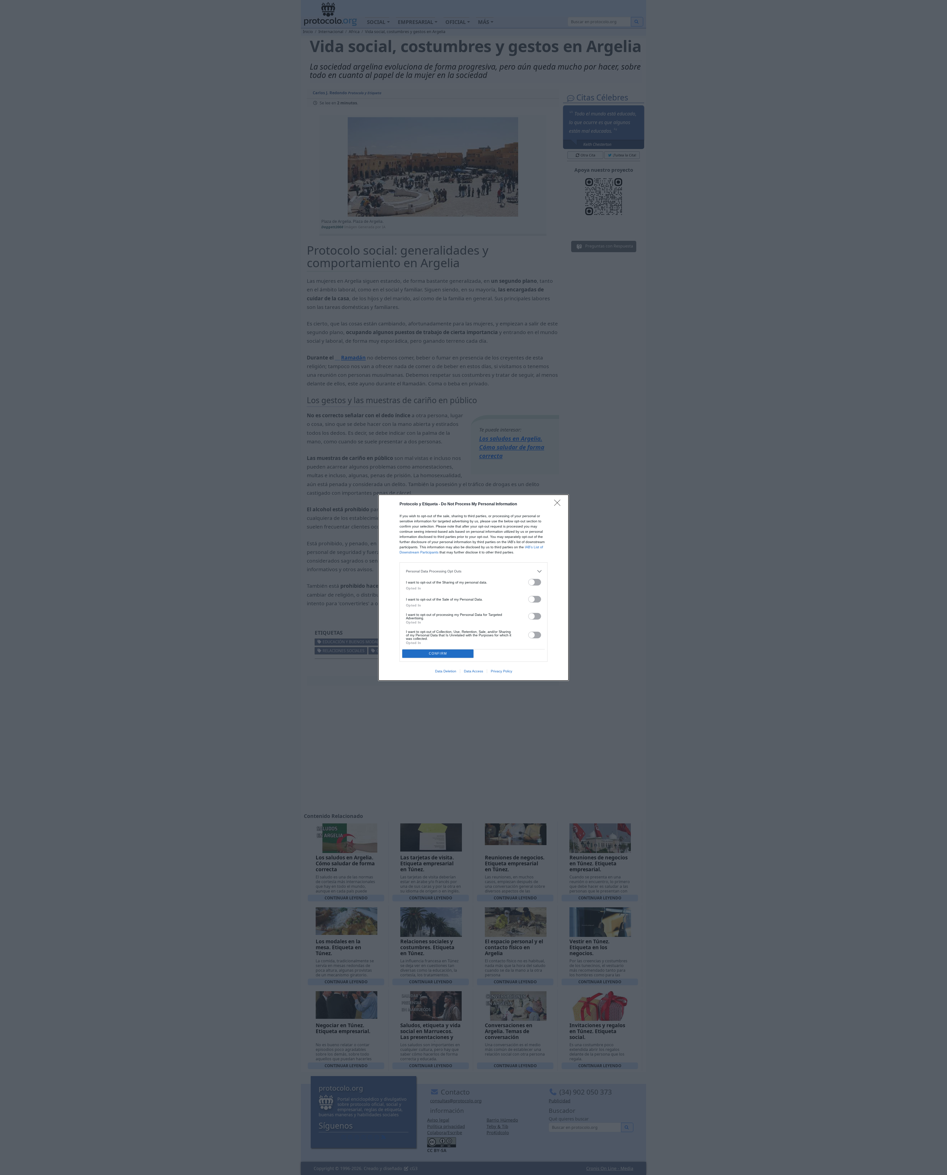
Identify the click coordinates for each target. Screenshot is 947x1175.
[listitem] (473, 571)
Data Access (473, 671)
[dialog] (473, 588)
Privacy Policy (501, 671)
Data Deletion (445, 671)
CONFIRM (438, 653)
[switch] (534, 582)
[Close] (559, 504)
